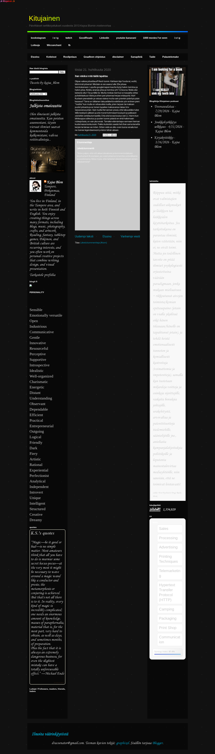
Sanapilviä (136, 57)
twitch (69, 38)
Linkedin (104, 38)
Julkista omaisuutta (45, 106)
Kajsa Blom (55, 182)
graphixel (122, 743)
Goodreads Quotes (59, 682)
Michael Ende (54, 674)
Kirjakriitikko (163, 138)
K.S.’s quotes (43, 533)
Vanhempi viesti (130, 236)
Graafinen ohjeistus (94, 57)
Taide (152, 57)
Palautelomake (170, 57)
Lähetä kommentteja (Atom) (93, 243)
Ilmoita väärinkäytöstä (50, 734)
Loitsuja (35, 45)
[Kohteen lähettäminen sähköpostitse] (104, 135)
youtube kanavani (126, 38)
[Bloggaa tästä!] (106, 135)
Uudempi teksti (84, 236)
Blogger (157, 743)
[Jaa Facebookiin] (112, 135)
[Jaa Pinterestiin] (115, 135)
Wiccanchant (54, 45)
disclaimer (118, 57)
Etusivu (35, 57)
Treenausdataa (164, 107)
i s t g (56, 38)
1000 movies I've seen (155, 38)
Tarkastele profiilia (42, 275)
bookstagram (38, 38)
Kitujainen (44, 18)
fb (69, 45)
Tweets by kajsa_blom (44, 83)
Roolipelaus (70, 57)
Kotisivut (51, 57)
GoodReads (85, 38)
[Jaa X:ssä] (109, 135)
